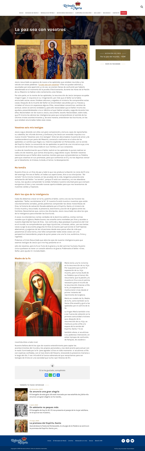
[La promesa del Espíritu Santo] (21, 426)
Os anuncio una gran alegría (44, 391)
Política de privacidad (120, 448)
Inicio (21, 13)
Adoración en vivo (81, 441)
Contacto (116, 13)
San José (97, 13)
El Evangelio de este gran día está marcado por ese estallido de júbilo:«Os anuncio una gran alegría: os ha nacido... (59, 395)
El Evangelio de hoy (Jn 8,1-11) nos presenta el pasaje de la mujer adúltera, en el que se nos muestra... (59, 411)
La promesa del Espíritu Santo (45, 423)
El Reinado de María (59, 441)
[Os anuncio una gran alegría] (21, 394)
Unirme (70, 441)
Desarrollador (130, 448)
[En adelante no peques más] (21, 410)
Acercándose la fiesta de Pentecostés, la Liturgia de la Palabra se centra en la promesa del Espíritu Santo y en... (59, 427)
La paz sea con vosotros (49, 85)
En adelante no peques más (44, 407)
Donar (123, 13)
